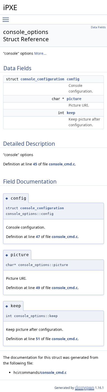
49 (38, 287)
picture (74, 99)
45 (35, 164)
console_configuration (42, 79)
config (73, 79)
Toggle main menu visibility (6, 19)
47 (38, 236)
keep (71, 113)
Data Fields (98, 27)
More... (40, 53)
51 (38, 338)
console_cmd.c (62, 164)
